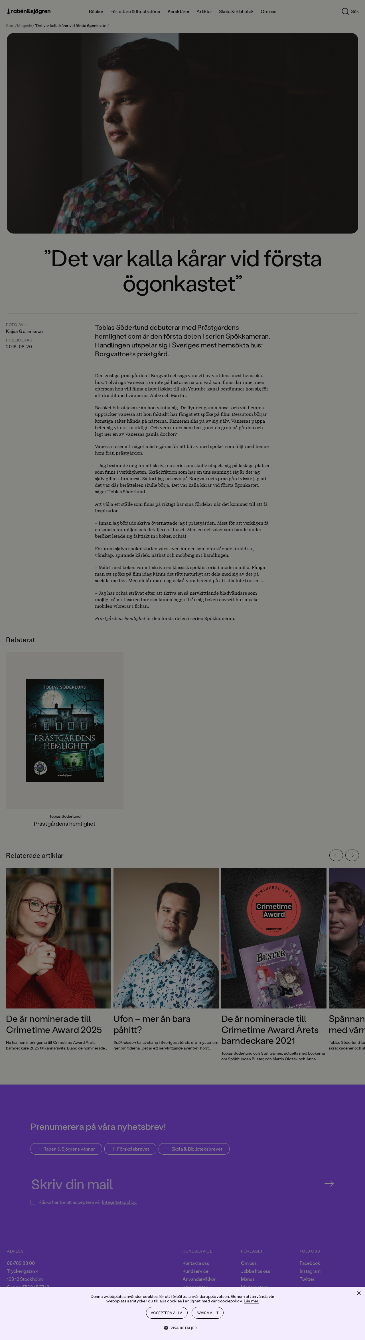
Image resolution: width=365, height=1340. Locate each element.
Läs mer (251, 1301)
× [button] (358, 1293)
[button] (182, 1327)
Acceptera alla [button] (167, 1313)
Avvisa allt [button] (207, 1313)
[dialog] (182, 670)
